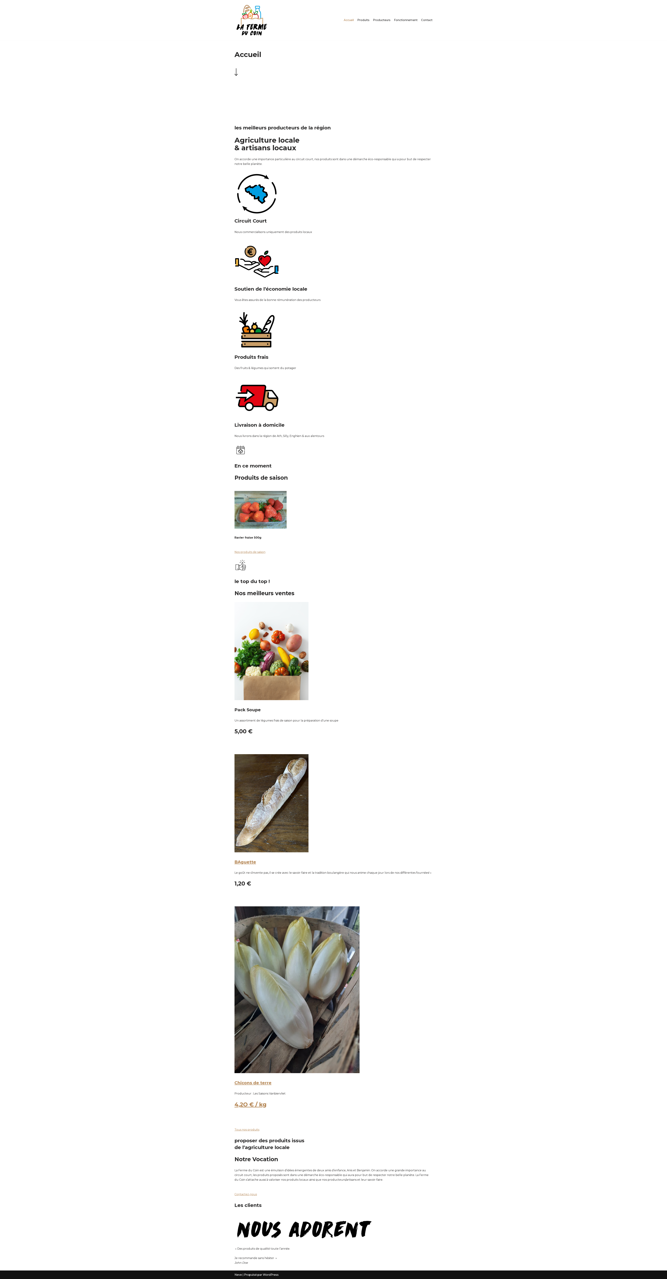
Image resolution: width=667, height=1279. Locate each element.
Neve (238, 1274)
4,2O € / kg (250, 1104)
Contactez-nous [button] (245, 1194)
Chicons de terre (252, 1082)
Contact (427, 20)
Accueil (349, 20)
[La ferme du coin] (251, 20)
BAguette (245, 861)
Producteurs (381, 20)
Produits (363, 20)
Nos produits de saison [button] (249, 552)
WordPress (271, 1274)
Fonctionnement (406, 20)
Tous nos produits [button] (246, 1129)
